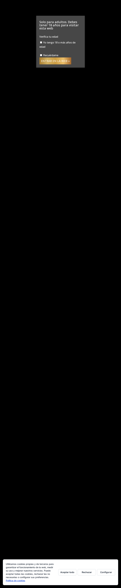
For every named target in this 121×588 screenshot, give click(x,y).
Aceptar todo (67, 572)
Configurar (106, 572)
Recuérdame (50, 55)
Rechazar (87, 572)
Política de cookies (15, 580)
